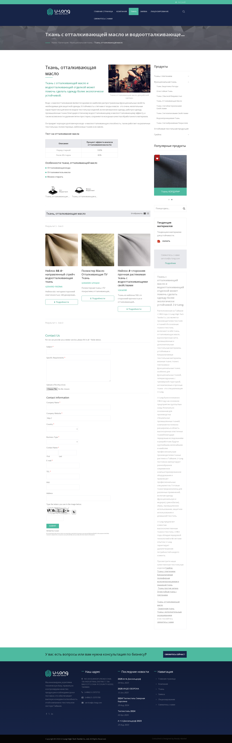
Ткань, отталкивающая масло (108, 42)
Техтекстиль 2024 (126, 711)
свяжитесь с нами (165, 622)
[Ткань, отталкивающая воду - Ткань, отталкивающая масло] (84, 190)
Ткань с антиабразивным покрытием (172, 123)
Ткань (134, 11)
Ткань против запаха (168, 588)
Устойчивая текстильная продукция (171, 129)
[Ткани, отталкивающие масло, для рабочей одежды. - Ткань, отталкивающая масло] (129, 79)
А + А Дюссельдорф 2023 (130, 721)
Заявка (143, 11)
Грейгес (157, 134)
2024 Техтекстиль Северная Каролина (131, 700)
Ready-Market (180, 739)
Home (54, 42)
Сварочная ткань (166, 608)
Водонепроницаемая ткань (168, 118)
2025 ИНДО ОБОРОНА (128, 688)
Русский (181, 2)
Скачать (166, 241)
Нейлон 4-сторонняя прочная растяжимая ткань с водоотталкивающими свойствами (133, 278)
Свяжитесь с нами (103, 18)
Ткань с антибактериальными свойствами (169, 107)
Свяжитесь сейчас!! (175, 654)
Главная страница (103, 11)
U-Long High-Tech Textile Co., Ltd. (75, 739)
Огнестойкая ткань (164, 91)
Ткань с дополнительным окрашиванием (169, 613)
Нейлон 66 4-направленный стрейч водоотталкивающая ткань (60, 276)
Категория (63, 42)
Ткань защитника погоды (167, 86)
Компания (121, 11)
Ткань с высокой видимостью (169, 96)
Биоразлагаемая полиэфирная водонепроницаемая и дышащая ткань (168, 580)
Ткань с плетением (163, 76)
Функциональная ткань (81, 42)
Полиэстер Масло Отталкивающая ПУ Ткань (95, 274)
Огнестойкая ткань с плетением (167, 593)
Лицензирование (160, 11)
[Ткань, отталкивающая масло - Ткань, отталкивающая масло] (58, 190)
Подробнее (170, 263)
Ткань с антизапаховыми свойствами (172, 113)
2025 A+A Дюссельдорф (129, 679)
